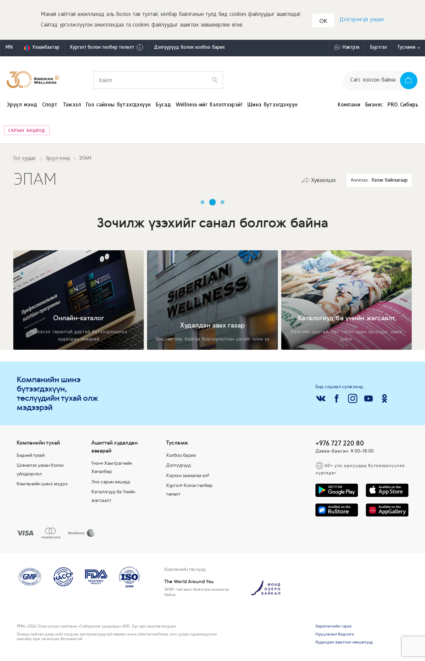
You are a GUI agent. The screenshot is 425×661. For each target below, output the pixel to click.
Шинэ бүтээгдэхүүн (272, 105)
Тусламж (406, 48)
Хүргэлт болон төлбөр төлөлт (102, 48)
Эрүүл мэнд (22, 105)
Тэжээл (72, 105)
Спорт (50, 105)
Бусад (163, 105)
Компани (349, 105)
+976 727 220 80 (339, 443)
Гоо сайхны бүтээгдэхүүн (118, 105)
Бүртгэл (378, 48)
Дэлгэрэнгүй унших (361, 20)
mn (9, 48)
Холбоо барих (181, 455)
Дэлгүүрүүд (178, 465)
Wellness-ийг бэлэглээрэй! (209, 105)
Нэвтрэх (351, 48)
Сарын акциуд (26, 131)
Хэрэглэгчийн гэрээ (333, 626)
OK (323, 21)
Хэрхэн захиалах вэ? (188, 475)
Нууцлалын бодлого (334, 634)
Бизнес (373, 105)
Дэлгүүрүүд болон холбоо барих (189, 48)
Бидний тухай (30, 455)
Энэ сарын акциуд (110, 482)
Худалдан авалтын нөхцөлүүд (344, 642)
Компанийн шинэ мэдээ (42, 484)
